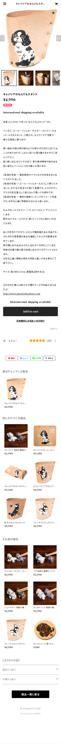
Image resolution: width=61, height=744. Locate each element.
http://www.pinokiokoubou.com (21, 293)
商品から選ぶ (9, 669)
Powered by (27, 714)
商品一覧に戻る (30, 694)
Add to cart (30, 311)
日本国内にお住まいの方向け (30, 321)
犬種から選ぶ (9, 679)
